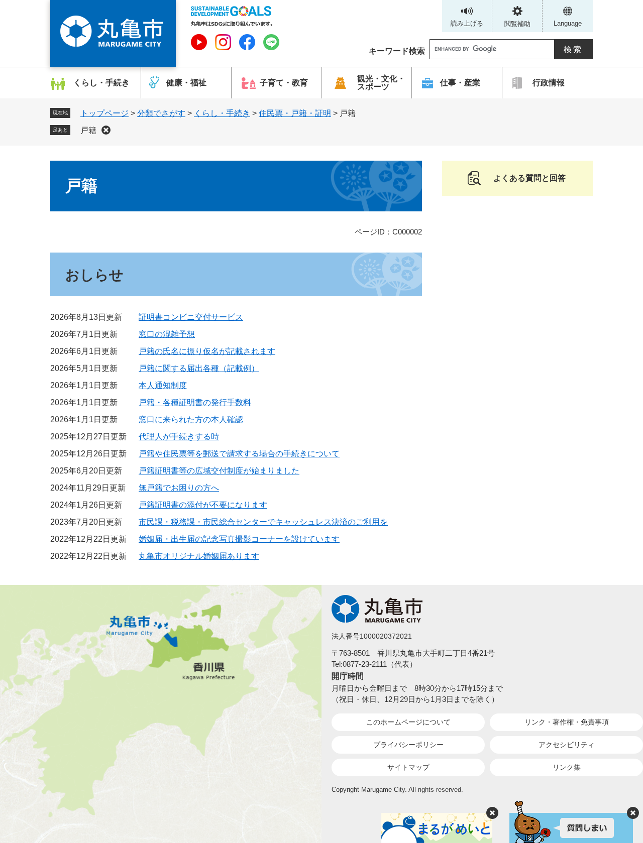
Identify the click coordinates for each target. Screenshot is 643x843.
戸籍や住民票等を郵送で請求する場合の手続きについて (239, 453)
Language (568, 23)
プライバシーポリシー (408, 745)
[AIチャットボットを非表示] (633, 813)
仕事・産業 (460, 82)
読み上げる (467, 23)
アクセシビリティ (567, 745)
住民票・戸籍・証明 (295, 113)
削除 (106, 130)
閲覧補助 (517, 24)
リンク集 (567, 767)
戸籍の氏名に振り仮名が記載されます (207, 351)
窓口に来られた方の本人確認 (191, 419)
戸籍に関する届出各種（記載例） (199, 368)
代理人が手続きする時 (179, 436)
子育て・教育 (284, 82)
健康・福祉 (186, 82)
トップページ (104, 113)
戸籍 (88, 130)
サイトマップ (408, 767)
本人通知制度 (163, 385)
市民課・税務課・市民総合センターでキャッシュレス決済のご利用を (263, 522)
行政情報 (548, 82)
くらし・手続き (101, 82)
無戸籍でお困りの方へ (179, 488)
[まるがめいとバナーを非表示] (492, 813)
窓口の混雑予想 (167, 334)
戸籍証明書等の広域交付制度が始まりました (219, 470)
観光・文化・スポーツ (381, 82)
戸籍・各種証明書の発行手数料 (195, 402)
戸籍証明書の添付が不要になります (203, 505)
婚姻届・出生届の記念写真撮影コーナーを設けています (239, 539)
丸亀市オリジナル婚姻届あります (199, 556)
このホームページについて (408, 722)
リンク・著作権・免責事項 (566, 722)
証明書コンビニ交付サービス (191, 317)
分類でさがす (161, 113)
